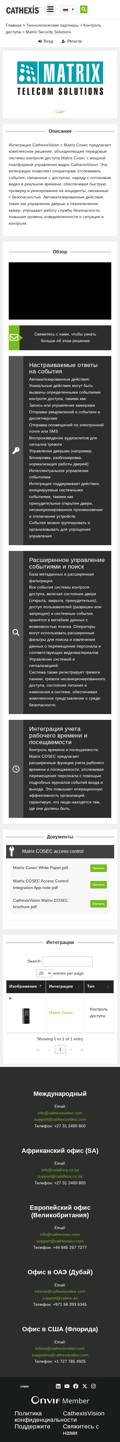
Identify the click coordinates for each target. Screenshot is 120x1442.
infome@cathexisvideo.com (60, 1291)
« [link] (38, 1049)
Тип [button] (90, 986)
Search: (34, 961)
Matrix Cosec (61, 1012)
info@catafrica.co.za (60, 1170)
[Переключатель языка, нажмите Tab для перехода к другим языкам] (68, 9)
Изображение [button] (23, 986)
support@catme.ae (60, 1298)
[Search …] (83, 9)
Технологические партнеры (52, 25)
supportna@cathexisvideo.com (60, 1355)
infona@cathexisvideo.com (60, 1348)
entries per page (68, 973)
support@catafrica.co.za (60, 1176)
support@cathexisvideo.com (60, 1119)
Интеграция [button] (61, 986)
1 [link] (60, 1049)
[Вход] (40, 41)
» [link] (82, 1049)
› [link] (71, 1049)
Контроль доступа (99, 1012)
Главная (14, 25)
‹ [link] (49, 1049)
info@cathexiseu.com (60, 1234)
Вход (48, 41)
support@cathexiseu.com (60, 1241)
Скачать (99, 868)
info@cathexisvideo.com (60, 1113)
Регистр (74, 41)
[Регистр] (64, 41)
